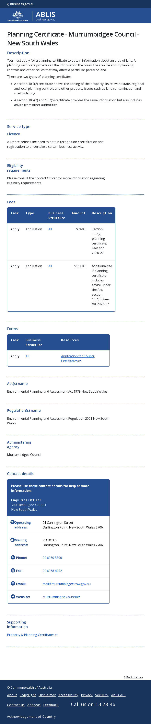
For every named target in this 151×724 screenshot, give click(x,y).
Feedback (51, 705)
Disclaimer (47, 695)
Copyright (28, 695)
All (50, 229)
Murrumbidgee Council (61, 596)
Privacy (87, 695)
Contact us (16, 705)
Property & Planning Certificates (32, 635)
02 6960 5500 (52, 558)
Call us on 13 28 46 (93, 704)
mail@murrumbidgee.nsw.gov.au (67, 584)
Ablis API (118, 695)
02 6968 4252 (52, 571)
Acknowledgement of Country (31, 716)
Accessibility (68, 695)
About (12, 695)
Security (102, 695)
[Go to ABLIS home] (31, 15)
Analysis (34, 705)
